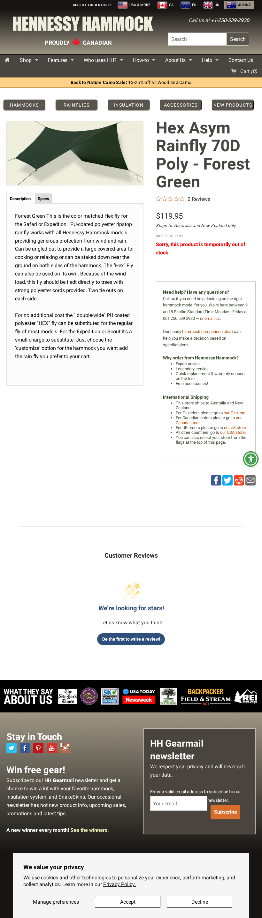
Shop (26, 60)
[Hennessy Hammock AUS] (83, 25)
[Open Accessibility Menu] (251, 459)
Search (238, 39)
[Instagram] (65, 748)
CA (170, 5)
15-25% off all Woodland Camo (131, 82)
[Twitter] (11, 748)
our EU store (234, 412)
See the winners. (89, 830)
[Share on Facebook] (216, 480)
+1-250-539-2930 (230, 20)
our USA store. (233, 432)
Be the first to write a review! (131, 639)
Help (207, 60)
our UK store (235, 427)
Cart (248, 71)
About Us (175, 60)
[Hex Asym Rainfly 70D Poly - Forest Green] (74, 153)
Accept (127, 902)
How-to (141, 60)
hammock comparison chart (207, 331)
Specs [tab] (43, 198)
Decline (199, 902)
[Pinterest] (38, 748)
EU (193, 5)
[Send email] (250, 480)
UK (216, 5)
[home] (7, 60)
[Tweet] (227, 480)
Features (57, 60)
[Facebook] (25, 748)
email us (212, 318)
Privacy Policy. (119, 884)
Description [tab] (20, 198)
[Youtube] (52, 748)
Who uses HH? (100, 60)
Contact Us (240, 60)
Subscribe (225, 812)
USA (139, 5)
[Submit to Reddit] (239, 480)
